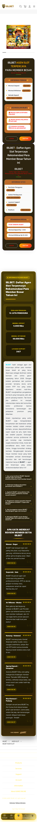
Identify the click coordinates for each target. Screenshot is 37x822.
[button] (25, 6)
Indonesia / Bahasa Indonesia (17, 803)
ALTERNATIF (26, 818)
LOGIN (11, 138)
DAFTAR (25, 138)
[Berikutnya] (35, 37)
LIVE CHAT (32, 818)
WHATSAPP (4, 818)
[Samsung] (6, 6)
